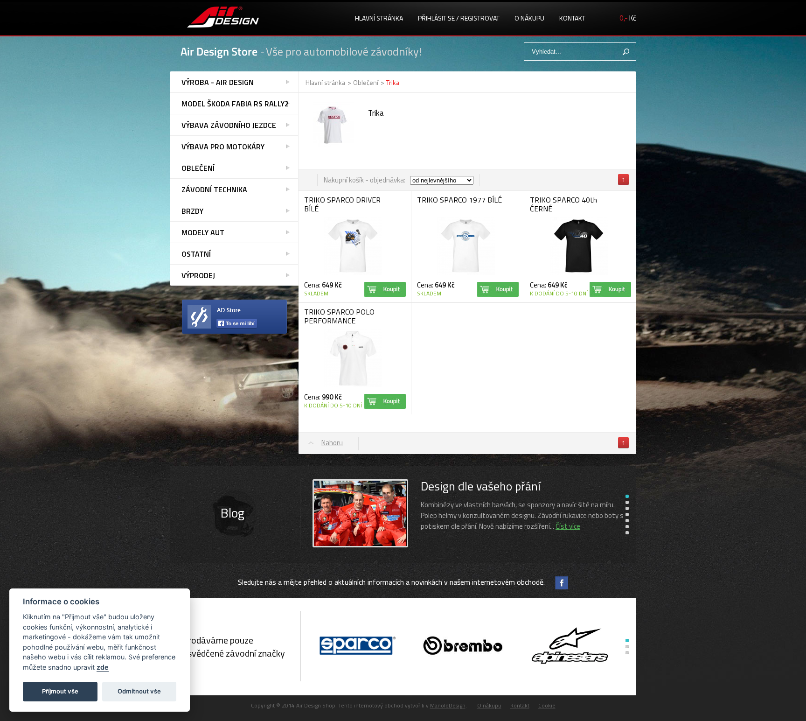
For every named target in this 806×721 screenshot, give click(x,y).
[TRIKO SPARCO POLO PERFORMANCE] (353, 385)
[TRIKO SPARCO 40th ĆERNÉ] (579, 273)
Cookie (547, 705)
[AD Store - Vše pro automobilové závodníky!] (223, 18)
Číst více (568, 526)
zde (103, 667)
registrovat (480, 18)
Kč (627, 18)
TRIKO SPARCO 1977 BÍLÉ (459, 199)
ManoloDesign (448, 705)
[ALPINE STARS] (569, 646)
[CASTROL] (463, 646)
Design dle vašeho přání (481, 486)
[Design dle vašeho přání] (360, 545)
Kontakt (572, 18)
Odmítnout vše (139, 691)
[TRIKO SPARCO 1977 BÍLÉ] (466, 273)
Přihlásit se (436, 18)
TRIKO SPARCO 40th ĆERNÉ (563, 204)
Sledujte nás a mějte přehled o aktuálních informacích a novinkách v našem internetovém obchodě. (391, 582)
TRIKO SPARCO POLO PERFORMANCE (339, 316)
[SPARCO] (356, 646)
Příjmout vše (60, 691)
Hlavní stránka (379, 18)
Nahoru (332, 442)
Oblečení (365, 82)
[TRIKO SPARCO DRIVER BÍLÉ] (353, 273)
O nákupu (529, 18)
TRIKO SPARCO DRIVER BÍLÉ (342, 204)
